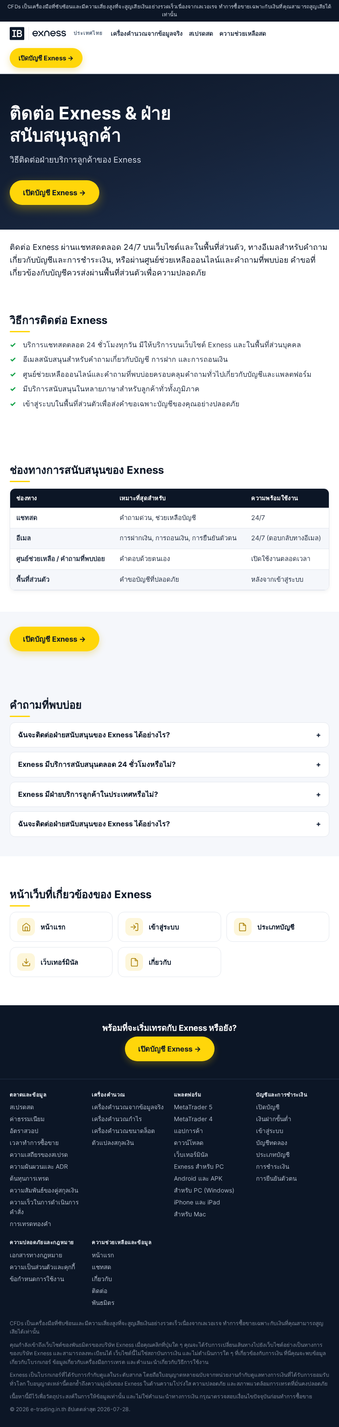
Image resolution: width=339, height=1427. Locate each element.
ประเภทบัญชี (273, 1154)
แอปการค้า (188, 1130)
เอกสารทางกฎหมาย (36, 1255)
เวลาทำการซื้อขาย (34, 1142)
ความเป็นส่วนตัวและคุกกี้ (42, 1267)
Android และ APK (198, 1178)
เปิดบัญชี (267, 1107)
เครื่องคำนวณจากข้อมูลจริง (147, 33)
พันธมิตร (103, 1302)
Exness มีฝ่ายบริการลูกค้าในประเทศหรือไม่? (88, 794)
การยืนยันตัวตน (276, 1178)
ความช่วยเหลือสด (242, 33)
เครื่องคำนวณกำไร (117, 1118)
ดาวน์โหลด (188, 1142)
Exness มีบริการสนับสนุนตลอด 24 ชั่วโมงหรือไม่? (97, 764)
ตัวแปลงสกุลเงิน (113, 1142)
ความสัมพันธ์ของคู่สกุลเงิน (44, 1190)
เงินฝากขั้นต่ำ (273, 1118)
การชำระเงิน (272, 1166)
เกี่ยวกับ (102, 1278)
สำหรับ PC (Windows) (204, 1190)
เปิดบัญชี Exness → (46, 58)
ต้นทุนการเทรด (29, 1178)
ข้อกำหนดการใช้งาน (37, 1278)
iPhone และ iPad (197, 1202)
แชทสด (101, 1267)
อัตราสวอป (24, 1130)
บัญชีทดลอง (271, 1142)
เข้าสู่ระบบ (269, 1130)
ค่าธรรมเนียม (27, 1118)
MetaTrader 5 (193, 1107)
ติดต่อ (99, 1290)
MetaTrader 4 (193, 1118)
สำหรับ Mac (190, 1214)
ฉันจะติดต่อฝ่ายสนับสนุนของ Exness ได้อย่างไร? (94, 734)
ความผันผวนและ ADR (39, 1166)
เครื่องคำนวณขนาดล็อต (123, 1130)
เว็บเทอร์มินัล (191, 1154)
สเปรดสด (201, 33)
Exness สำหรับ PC (199, 1166)
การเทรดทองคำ (30, 1223)
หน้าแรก (103, 1255)
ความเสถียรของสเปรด (39, 1154)
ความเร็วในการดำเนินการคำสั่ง (44, 1207)
